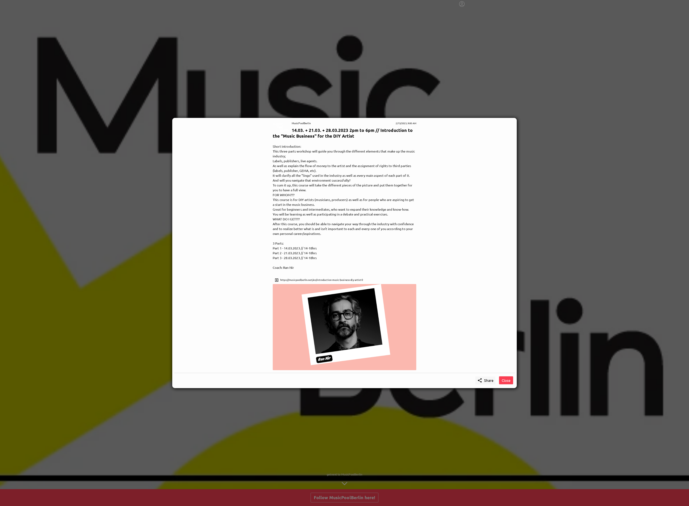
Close (506, 380)
